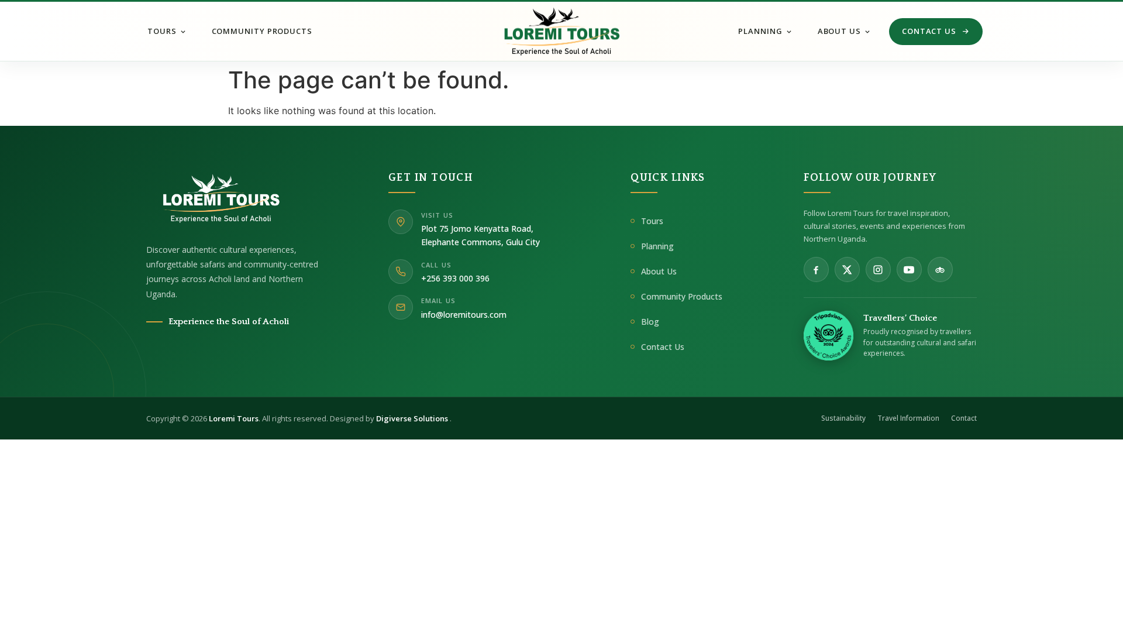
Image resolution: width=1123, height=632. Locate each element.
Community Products (262, 31)
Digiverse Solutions (413, 418)
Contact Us (929, 31)
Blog (650, 321)
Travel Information (908, 418)
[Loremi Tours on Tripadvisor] (940, 269)
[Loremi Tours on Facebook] (816, 269)
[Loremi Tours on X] (847, 269)
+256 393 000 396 (455, 278)
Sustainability (843, 418)
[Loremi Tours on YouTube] (909, 269)
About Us (839, 31)
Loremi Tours (234, 418)
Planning (760, 31)
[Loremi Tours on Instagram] (878, 269)
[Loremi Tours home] (213, 198)
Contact (964, 418)
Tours (162, 31)
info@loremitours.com (464, 314)
